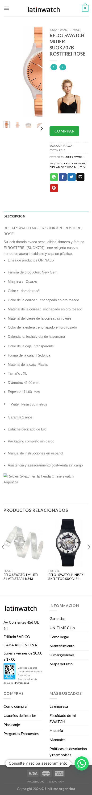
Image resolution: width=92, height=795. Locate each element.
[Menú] (6, 8)
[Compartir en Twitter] (71, 177)
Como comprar (16, 706)
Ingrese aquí (22, 682)
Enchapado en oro (61, 167)
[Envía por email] (80, 177)
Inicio (53, 29)
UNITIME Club (62, 627)
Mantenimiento (62, 645)
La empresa (59, 706)
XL (85, 167)
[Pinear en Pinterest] (54, 188)
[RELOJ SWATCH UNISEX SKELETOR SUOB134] (68, 543)
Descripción (14, 216)
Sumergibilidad (62, 655)
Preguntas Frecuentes (21, 733)
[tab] (46, 216)
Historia (56, 730)
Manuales (57, 739)
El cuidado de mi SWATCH (63, 718)
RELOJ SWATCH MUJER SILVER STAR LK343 (21, 577)
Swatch (64, 29)
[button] (82, 763)
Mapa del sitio (61, 664)
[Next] (36, 72)
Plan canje (12, 724)
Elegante (79, 163)
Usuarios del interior (20, 715)
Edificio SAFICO (17, 636)
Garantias (57, 618)
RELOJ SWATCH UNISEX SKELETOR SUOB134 (66, 577)
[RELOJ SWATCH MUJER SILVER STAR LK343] (24, 543)
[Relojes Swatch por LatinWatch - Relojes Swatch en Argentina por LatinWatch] (46, 8)
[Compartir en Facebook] (63, 177)
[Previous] (10, 72)
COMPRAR (64, 131)
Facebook (35, 781)
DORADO (68, 163)
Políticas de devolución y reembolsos (68, 751)
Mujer (77, 29)
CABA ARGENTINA (20, 644)
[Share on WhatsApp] (54, 177)
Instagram (56, 781)
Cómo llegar (59, 636)
